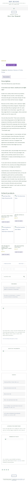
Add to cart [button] (5, 221)
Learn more (19, 460)
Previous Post (7, 263)
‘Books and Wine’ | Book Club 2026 (11, 382)
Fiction (3, 72)
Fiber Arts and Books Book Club (10, 399)
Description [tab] (6, 76)
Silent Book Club (7, 393)
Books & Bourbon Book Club (10, 387)
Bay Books (14, 1)
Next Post (21, 263)
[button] (14, 12)
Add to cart (11, 65)
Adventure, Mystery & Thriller (15, 70)
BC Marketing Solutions (18, 480)
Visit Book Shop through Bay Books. (10, 338)
